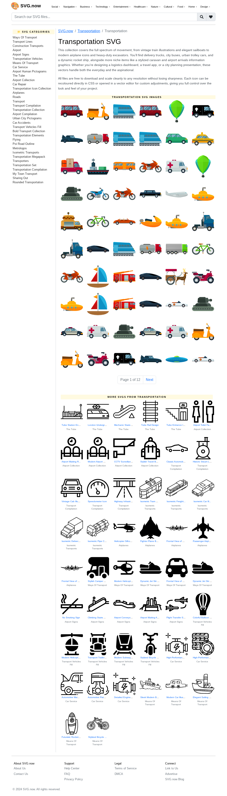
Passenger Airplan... (203, 541)
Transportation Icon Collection (32, 88)
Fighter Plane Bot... (150, 541)
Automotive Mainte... (72, 697)
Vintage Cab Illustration (74, 501)
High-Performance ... (177, 657)
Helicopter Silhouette (124, 541)
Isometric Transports (26, 152)
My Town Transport (25, 173)
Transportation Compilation (30, 169)
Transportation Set (24, 165)
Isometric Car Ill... (202, 501)
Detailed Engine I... (124, 697)
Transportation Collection (29, 109)
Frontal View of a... (176, 541)
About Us (20, 768)
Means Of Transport (25, 63)
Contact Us (21, 774)
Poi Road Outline (23, 143)
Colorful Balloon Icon (203, 617)
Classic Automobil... (176, 461)
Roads (17, 97)
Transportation (89, 31)
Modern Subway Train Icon (128, 657)
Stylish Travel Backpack (152, 461)
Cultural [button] (168, 6)
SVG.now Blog (174, 779)
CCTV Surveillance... (124, 461)
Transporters (21, 161)
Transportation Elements (28, 135)
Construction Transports (28, 46)
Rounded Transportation (28, 182)
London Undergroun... (99, 425)
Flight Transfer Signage (178, 617)
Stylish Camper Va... (98, 581)
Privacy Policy (73, 779)
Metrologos (20, 148)
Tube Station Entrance (73, 425)
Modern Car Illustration (178, 697)
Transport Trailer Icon (99, 657)
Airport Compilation (25, 114)
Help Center (71, 768)
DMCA (119, 774)
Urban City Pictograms (27, 118)
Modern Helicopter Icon (73, 657)
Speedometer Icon (97, 501)
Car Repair (19, 84)
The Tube (19, 75)
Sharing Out (20, 178)
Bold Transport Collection (29, 131)
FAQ (67, 774)
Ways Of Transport (25, 37)
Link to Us (171, 768)
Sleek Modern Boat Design (154, 697)
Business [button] (85, 6)
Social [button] (55, 6)
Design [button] (204, 6)
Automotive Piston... (98, 697)
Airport (17, 50)
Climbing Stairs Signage (100, 617)
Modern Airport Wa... (98, 461)
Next (149, 380)
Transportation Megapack (29, 156)
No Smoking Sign (71, 617)
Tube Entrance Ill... (176, 425)
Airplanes (19, 92)
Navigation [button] (69, 6)
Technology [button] (102, 6)
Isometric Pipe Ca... (98, 541)
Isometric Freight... (176, 501)
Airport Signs (21, 54)
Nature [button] (155, 6)
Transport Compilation (27, 105)
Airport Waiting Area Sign (153, 617)
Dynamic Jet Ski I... (150, 581)
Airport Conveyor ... (124, 617)
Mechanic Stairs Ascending (128, 425)
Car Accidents (22, 122)
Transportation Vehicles (28, 58)
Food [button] (181, 6)
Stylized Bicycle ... (97, 737)
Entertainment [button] (121, 6)
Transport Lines (23, 41)
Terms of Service (126, 768)
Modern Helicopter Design (127, 581)
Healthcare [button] (140, 6)
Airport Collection (24, 80)
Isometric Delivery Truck (74, 541)
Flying (16, 139)
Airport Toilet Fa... (202, 425)
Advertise (171, 774)
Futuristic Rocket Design (74, 737)
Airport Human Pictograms (30, 71)
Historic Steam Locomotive (206, 461)
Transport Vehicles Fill (27, 127)
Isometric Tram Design (151, 501)
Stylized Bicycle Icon (150, 657)
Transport (19, 101)
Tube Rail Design (150, 425)
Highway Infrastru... (124, 501)
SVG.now (65, 31)
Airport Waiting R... (71, 461)
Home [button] (192, 6)
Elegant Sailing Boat (203, 697)
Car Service (20, 67)
